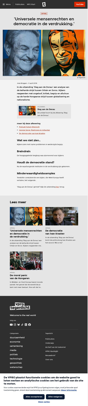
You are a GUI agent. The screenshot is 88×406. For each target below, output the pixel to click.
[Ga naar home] (44, 4)
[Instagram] (15, 324)
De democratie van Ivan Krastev (32, 133)
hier (57, 187)
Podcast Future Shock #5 (29, 127)
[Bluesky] (18, 324)
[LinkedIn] (26, 324)
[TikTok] (22, 324)
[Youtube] (11, 324)
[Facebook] (29, 324)
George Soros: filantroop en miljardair (34, 130)
